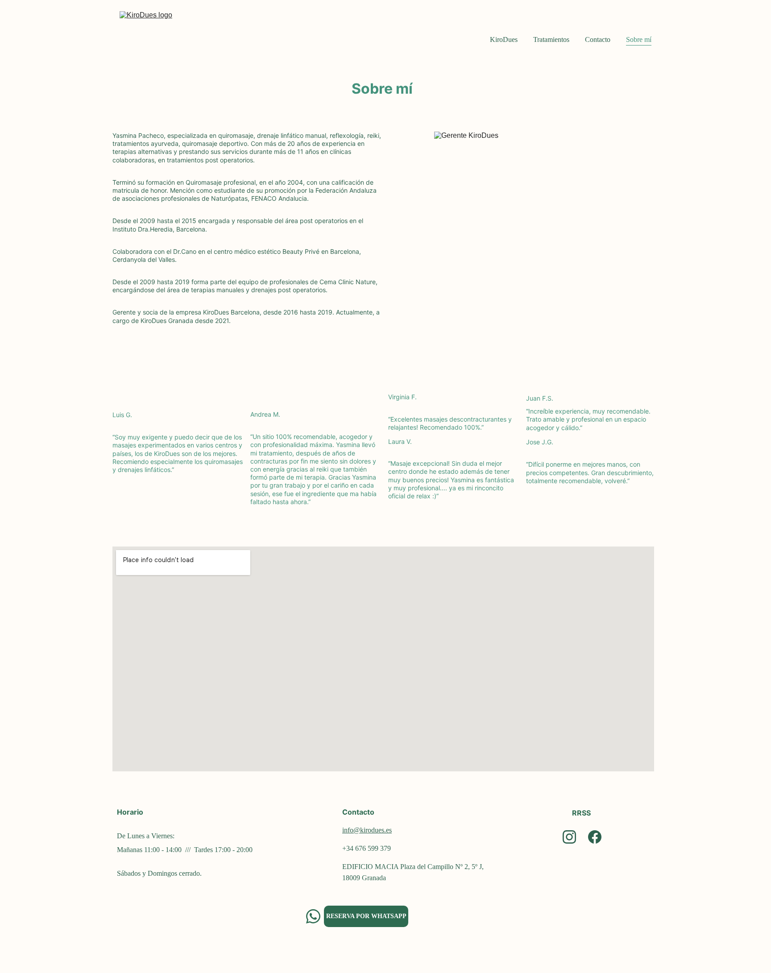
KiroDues (504, 39)
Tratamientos (551, 39)
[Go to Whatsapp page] (313, 916)
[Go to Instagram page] (569, 837)
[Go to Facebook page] (594, 837)
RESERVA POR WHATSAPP (366, 916)
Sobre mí (638, 39)
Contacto (597, 39)
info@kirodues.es (367, 830)
